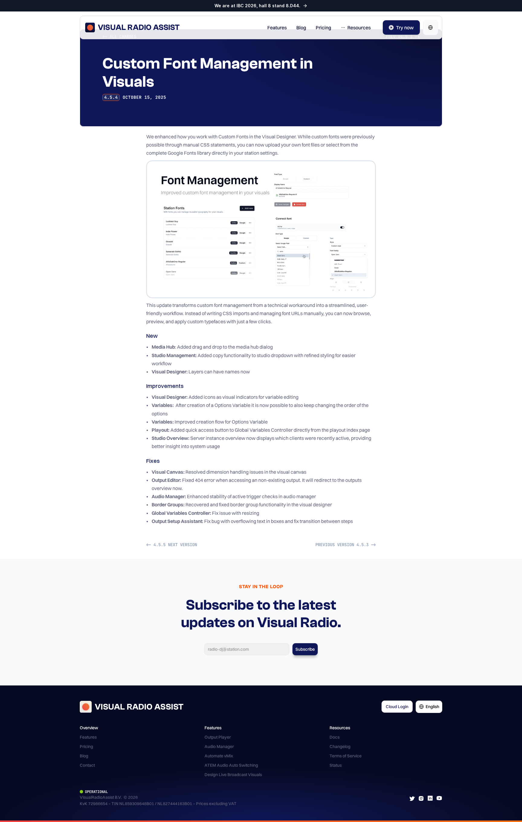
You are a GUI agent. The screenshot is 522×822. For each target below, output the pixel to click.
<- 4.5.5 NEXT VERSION (171, 544)
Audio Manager (219, 746)
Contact (87, 765)
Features (88, 737)
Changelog (340, 746)
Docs (335, 737)
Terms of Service (346, 756)
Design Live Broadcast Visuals (233, 774)
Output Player (218, 737)
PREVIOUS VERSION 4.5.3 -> (345, 544)
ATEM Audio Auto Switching (231, 765)
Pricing (86, 746)
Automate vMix (219, 756)
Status (336, 765)
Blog (84, 756)
